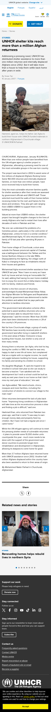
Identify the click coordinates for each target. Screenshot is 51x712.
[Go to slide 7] (32, 568)
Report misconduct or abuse (15, 660)
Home (4, 31)
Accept (25, 706)
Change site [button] (34, 2)
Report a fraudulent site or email (16, 665)
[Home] (15, 15)
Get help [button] (36, 24)
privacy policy (29, 697)
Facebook (9, 610)
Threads (39, 610)
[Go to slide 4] (25, 568)
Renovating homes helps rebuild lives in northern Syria (23, 555)
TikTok (27, 610)
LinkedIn (33, 610)
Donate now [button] (10, 592)
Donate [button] (43, 16)
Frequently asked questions (14, 648)
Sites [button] (47, 16)
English (10, 7)
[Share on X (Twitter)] (22, 493)
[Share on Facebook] (28, 493)
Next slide (46, 528)
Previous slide (4, 528)
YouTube (21, 610)
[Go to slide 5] (27, 568)
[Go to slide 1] (17, 568)
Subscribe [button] (9, 634)
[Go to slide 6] (30, 568)
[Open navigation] (3, 15)
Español (32, 7)
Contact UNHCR (9, 652)
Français (21, 7)
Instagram (15, 610)
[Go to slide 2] (19, 568)
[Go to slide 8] (35, 568)
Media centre (8, 656)
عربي (41, 7)
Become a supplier (10, 669)
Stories (12, 31)
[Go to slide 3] (22, 568)
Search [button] (37, 16)
